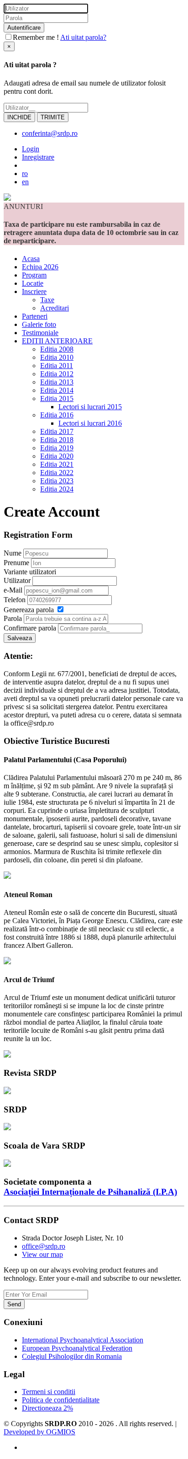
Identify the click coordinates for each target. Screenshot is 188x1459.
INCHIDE (19, 117)
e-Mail (13, 590)
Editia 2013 (56, 382)
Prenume (16, 562)
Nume (12, 553)
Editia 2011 (56, 365)
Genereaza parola (29, 610)
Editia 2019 (56, 448)
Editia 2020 (56, 456)
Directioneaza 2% (47, 1408)
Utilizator (17, 580)
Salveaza (19, 638)
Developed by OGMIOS (39, 1432)
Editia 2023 (56, 481)
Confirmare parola (30, 628)
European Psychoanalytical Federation (77, 1348)
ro (25, 173)
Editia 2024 (56, 489)
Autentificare (24, 27)
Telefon (15, 600)
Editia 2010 (56, 357)
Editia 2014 (56, 390)
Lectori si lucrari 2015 (90, 407)
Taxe (47, 300)
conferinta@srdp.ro (50, 133)
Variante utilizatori (30, 572)
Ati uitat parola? (83, 37)
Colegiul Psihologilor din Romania (72, 1356)
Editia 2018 (56, 440)
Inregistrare (38, 157)
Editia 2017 (56, 431)
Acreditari (54, 308)
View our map (42, 1254)
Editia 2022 (56, 472)
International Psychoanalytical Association (82, 1340)
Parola (13, 618)
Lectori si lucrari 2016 (90, 423)
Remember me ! (36, 37)
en (25, 182)
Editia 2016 (56, 415)
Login (30, 149)
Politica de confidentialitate (60, 1400)
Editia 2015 (56, 398)
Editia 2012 (56, 374)
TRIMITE (53, 117)
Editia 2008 (56, 349)
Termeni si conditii (48, 1391)
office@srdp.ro (43, 1246)
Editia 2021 (56, 464)
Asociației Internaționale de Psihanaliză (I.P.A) (90, 1192)
